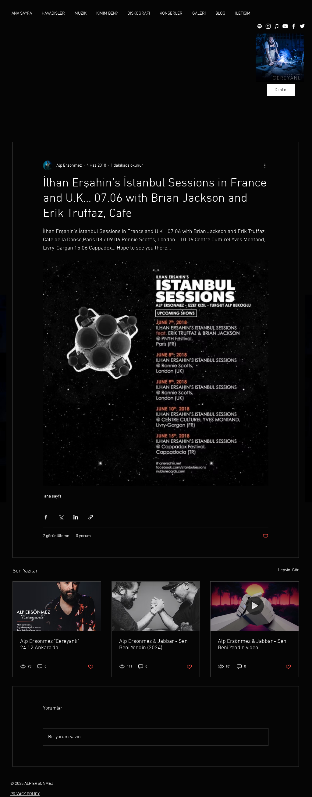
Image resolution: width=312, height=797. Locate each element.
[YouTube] (285, 26)
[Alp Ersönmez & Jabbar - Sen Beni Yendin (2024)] (156, 606)
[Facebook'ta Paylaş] (46, 517)
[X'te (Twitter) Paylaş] (61, 517)
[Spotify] (259, 26)
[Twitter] (302, 26)
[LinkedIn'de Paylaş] (76, 517)
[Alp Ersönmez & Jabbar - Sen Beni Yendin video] (255, 606)
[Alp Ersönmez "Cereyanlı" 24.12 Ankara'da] (57, 606)
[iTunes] (276, 26)
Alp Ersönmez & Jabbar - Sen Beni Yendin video (252, 644)
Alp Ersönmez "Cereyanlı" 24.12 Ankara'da (49, 644)
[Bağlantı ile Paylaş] (91, 517)
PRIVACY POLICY (25, 794)
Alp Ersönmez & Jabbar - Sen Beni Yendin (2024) (153, 644)
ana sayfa (53, 496)
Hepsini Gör (288, 570)
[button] (80, 13)
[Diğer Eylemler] (264, 165)
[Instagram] (268, 26)
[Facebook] (293, 26)
